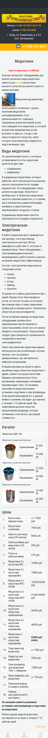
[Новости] (24, 3)
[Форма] (31, 3)
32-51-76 (37, 25)
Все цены (41, 726)
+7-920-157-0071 (23, 25)
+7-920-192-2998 (28, 30)
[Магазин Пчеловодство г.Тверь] (24, 15)
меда (18, 82)
